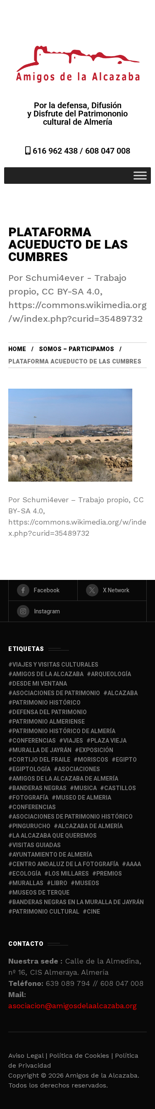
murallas (27, 883)
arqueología (111, 674)
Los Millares (68, 873)
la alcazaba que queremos (54, 835)
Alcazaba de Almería (90, 826)
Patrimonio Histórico (46, 702)
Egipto (126, 759)
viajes (73, 740)
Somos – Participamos (76, 349)
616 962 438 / (58, 151)
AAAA (133, 864)
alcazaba (122, 693)
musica (85, 788)
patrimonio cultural (45, 911)
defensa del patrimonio (49, 712)
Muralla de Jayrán (42, 750)
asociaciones (79, 769)
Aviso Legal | (27, 1055)
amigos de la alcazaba (47, 674)
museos (87, 883)
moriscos (93, 759)
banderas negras (39, 788)
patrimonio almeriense (48, 721)
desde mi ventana (39, 683)
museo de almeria (83, 797)
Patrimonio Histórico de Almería (63, 731)
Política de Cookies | (82, 1055)
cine (93, 911)
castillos (120, 788)
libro (59, 883)
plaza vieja (108, 740)
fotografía (30, 797)
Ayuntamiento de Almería (52, 854)
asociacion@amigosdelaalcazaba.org (72, 1005)
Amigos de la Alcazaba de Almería (65, 778)
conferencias (34, 740)
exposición (96, 750)
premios (109, 873)
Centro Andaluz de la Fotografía (65, 864)
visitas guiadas (36, 845)
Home (17, 349)
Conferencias (34, 807)
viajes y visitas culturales (55, 664)
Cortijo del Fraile (41, 759)
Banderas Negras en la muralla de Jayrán (78, 902)
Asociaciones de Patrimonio (56, 693)
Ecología (26, 873)
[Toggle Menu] (140, 175)
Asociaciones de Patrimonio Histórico (72, 816)
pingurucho (31, 826)
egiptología (31, 769)
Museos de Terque (40, 892)
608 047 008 (107, 151)
